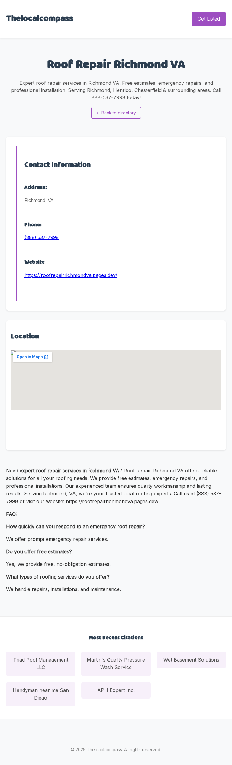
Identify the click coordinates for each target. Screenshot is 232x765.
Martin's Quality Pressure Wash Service (116, 664)
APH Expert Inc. (116, 690)
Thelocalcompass (39, 18)
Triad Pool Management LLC (40, 664)
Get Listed (209, 19)
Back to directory (116, 112)
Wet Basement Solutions (191, 660)
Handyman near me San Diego (41, 694)
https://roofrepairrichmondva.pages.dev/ (70, 275)
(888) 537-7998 (41, 237)
